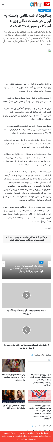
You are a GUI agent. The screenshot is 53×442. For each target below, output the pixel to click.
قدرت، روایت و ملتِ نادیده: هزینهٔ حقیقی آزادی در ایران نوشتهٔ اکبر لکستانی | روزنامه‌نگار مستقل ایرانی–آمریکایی (40, 380)
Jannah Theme (10, 433)
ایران (48, 10)
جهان (41, 10)
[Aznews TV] (40, 4)
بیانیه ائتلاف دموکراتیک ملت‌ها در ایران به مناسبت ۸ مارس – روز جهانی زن (13, 377)
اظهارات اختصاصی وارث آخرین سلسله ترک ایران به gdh (14, 407)
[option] (26, 264)
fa (41, 262)
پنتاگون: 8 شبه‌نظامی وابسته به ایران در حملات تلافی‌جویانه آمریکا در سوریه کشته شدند (26, 239)
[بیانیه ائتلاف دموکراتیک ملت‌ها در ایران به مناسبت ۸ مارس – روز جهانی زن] (13, 365)
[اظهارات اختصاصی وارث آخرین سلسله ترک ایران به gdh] (13, 396)
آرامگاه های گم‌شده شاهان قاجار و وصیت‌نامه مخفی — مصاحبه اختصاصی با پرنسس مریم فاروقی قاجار (26, 269)
